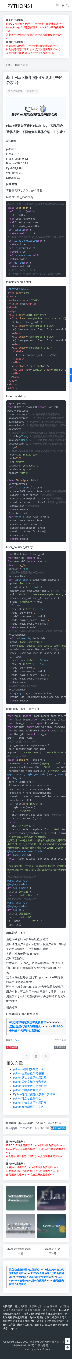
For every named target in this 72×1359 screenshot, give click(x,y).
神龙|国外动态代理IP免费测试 (34, 1277)
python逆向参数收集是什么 (30, 1090)
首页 (7, 64)
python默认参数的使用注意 (30, 1077)
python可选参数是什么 (27, 1098)
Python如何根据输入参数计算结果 (34, 1094)
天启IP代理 (36, 1306)
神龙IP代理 (21, 1306)
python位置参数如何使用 (28, 1073)
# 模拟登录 (12, 1047)
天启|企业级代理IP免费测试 (24, 1269)
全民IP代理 (49, 1310)
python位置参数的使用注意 (30, 1085)
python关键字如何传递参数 (30, 1081)
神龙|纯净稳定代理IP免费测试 (27, 1022)
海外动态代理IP (15, 1310)
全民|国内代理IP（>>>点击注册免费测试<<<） (31, 1174)
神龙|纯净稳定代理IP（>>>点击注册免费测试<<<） (34, 49)
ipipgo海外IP (51, 1306)
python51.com (42, 1349)
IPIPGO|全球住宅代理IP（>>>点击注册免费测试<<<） (35, 23)
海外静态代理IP (33, 1310)
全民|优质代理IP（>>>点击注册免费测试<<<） (31, 53)
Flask (17, 64)
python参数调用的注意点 (28, 1106)
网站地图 (43, 1345)
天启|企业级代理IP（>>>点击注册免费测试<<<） (32, 45)
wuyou (24, 1123)
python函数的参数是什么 (28, 1069)
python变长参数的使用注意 (30, 1102)
